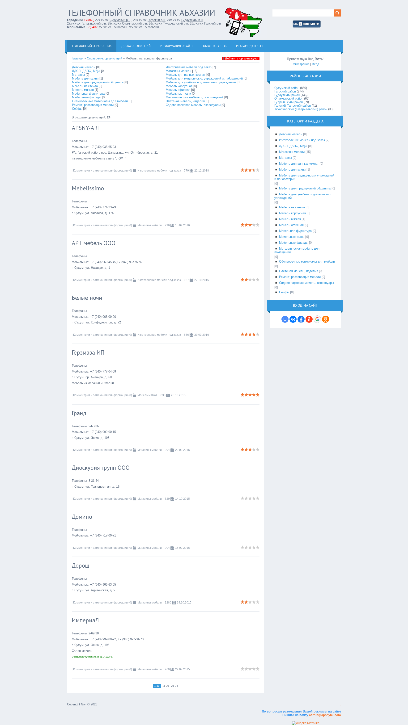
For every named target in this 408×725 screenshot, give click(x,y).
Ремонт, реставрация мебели (93, 105)
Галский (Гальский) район (292, 105)
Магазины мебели (178, 71)
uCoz (340, 705)
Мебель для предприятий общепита (97, 82)
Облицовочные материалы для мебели (100, 101)
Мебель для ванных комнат (185, 74)
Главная (77, 58)
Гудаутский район (287, 95)
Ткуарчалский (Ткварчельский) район (300, 109)
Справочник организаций (104, 58)
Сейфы (77, 108)
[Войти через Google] (317, 319)
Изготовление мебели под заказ (189, 67)
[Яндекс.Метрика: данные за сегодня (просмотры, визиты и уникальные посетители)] (305, 723)
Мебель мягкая (83, 90)
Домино (82, 516)
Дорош (80, 565)
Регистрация (300, 64)
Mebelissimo (88, 188)
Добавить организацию (241, 58)
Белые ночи (87, 298)
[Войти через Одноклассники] (325, 319)
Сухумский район (286, 88)
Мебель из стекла (85, 86)
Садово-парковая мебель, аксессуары (193, 105)
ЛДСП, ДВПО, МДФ (86, 71)
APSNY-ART (86, 128)
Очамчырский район (288, 98)
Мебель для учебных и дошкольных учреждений (201, 82)
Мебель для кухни (85, 78)
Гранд (79, 413)
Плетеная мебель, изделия (185, 101)
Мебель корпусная (179, 86)
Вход (315, 64)
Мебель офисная (178, 90)
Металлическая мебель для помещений (194, 97)
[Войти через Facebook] (301, 319)
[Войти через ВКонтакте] (293, 319)
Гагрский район (285, 91)
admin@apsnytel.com (324, 715)
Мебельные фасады (86, 97)
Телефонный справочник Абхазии (141, 12)
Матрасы (78, 74)
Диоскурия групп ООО (101, 467)
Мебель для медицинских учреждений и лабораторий (204, 78)
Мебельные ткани (178, 93)
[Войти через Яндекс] (309, 319)
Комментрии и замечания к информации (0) (102, 170)
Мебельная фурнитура (88, 93)
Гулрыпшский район (288, 102)
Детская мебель (83, 67)
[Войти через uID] (285, 319)
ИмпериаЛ (85, 620)
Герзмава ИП (88, 352)
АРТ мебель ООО (93, 243)
